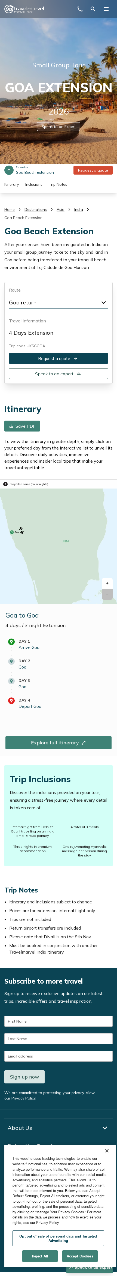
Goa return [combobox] (22, 302)
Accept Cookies (80, 1256)
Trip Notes (58, 184)
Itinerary (11, 184)
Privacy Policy (23, 1098)
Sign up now (24, 1077)
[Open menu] (106, 9)
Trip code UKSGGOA (27, 345)
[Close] (107, 1151)
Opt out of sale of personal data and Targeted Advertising (58, 1238)
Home (9, 209)
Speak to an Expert (59, 126)
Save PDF (25, 426)
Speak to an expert (54, 373)
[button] (107, 583)
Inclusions (33, 184)
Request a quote (93, 170)
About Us (20, 1127)
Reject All (40, 1256)
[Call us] (80, 9)
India (78, 209)
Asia (60, 209)
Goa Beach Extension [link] (23, 217)
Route (15, 290)
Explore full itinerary (55, 743)
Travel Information (27, 321)
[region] (60, 1206)
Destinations (35, 209)
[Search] (93, 9)
